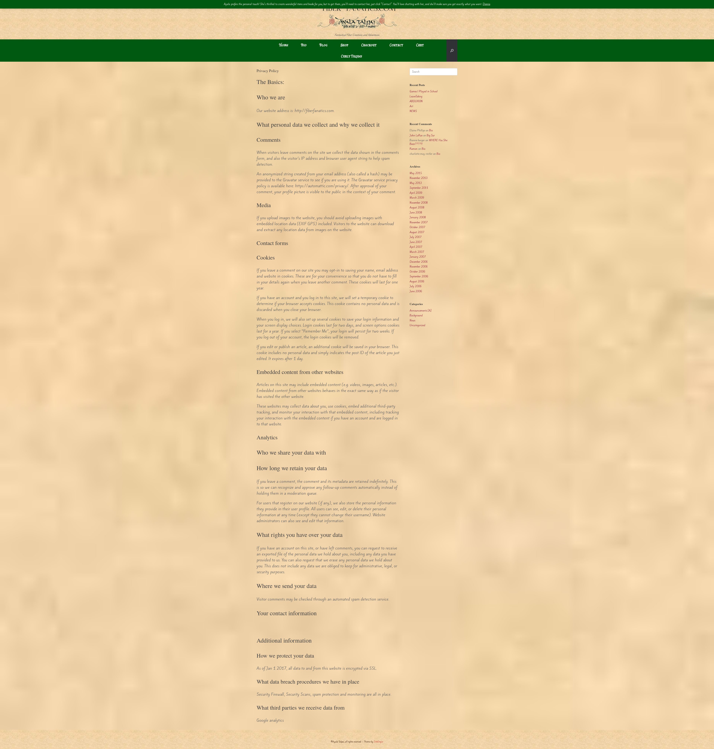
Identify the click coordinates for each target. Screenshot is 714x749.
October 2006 (417, 271)
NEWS (413, 111)
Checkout (369, 45)
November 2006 (419, 266)
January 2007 (418, 257)
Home (283, 45)
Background (416, 315)
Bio (304, 45)
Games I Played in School (424, 91)
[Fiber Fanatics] (357, 16)
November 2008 (419, 203)
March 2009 (417, 198)
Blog (323, 45)
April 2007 (416, 247)
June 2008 (416, 212)
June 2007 (416, 242)
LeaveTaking (416, 96)
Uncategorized (417, 325)
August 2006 (417, 281)
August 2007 (417, 232)
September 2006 (419, 276)
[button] (451, 50)
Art (411, 106)
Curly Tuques (351, 56)
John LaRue (416, 135)
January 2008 (418, 217)
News (412, 320)
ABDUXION (416, 101)
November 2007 (419, 222)
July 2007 (416, 237)
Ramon (413, 149)
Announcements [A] (421, 310)
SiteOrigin (378, 741)
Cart (420, 45)
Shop (344, 45)
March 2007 (417, 252)
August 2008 (417, 207)
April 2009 (416, 193)
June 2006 (416, 291)
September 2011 (419, 188)
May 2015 (416, 173)
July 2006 (416, 286)
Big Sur (431, 135)
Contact (396, 45)
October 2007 (417, 227)
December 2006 (419, 262)
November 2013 (419, 178)
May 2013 (416, 183)
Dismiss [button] (486, 4)
